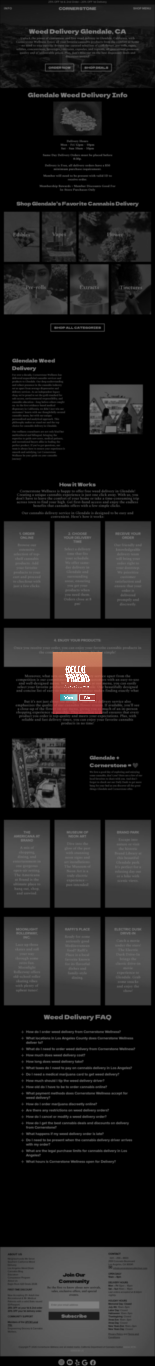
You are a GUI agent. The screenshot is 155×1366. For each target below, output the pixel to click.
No (87, 697)
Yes (68, 697)
